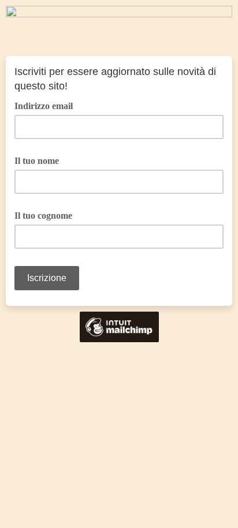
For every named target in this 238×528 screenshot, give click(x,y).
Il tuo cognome (43, 215)
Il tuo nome (36, 161)
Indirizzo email (47, 105)
